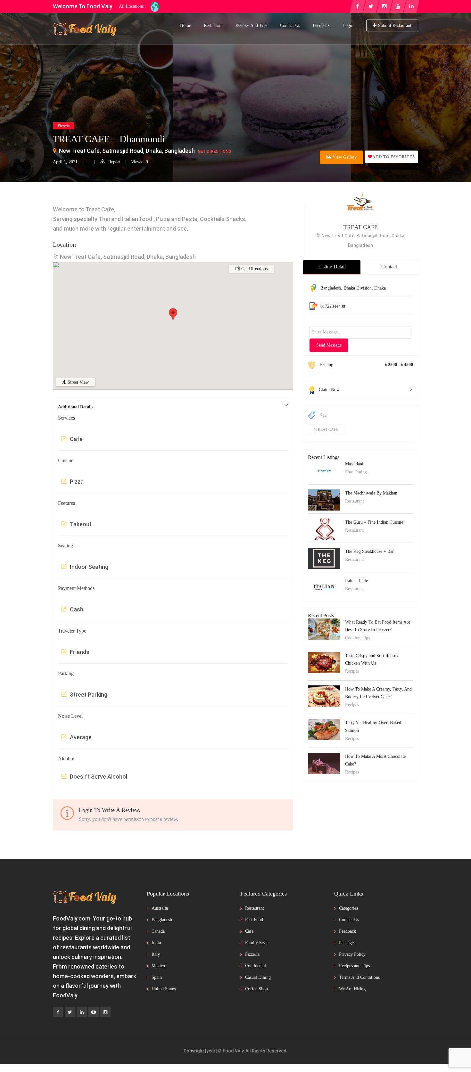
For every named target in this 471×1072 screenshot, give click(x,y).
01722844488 (332, 306)
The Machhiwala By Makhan (371, 493)
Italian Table (356, 580)
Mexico (158, 965)
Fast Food (254, 919)
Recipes (352, 671)
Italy (156, 954)
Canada (158, 931)
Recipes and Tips (251, 25)
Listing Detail (332, 266)
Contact (389, 266)
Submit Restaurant (394, 25)
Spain (157, 977)
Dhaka (380, 288)
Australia (160, 908)
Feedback (321, 25)
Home (185, 25)
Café (249, 931)
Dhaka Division (357, 288)
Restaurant (213, 25)
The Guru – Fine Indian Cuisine (374, 522)
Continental (255, 965)
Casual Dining (258, 977)
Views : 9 (139, 162)
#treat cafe (326, 429)
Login (348, 25)
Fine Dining (356, 472)
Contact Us (290, 25)
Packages (347, 942)
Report (114, 162)
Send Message (329, 345)
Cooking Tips (357, 637)
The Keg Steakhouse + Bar (369, 551)
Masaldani (354, 464)
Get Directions (214, 151)
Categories (348, 908)
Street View (77, 382)
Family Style (257, 942)
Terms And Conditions (359, 977)
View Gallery (344, 157)
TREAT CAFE (360, 227)
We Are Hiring (352, 988)
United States (164, 988)
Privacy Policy (352, 954)
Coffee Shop (256, 988)
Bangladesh (330, 288)
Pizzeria (64, 126)
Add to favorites (393, 156)
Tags (323, 414)
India (156, 942)
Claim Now (329, 389)
